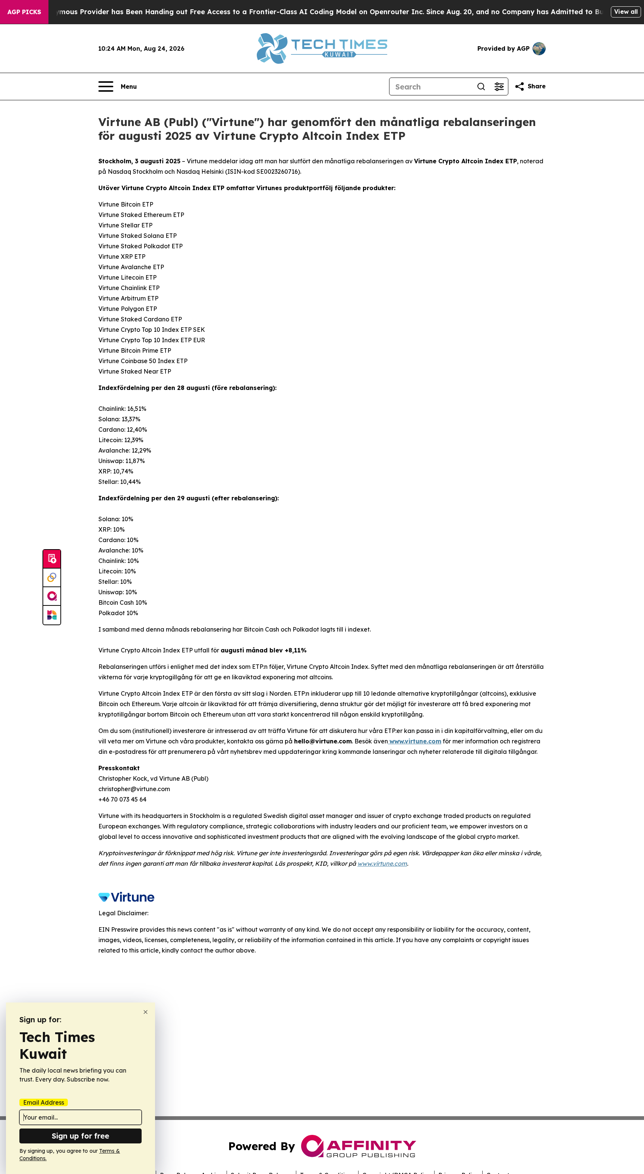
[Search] (481, 86)
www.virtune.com (382, 863)
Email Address (43, 1102)
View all (626, 11)
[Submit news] (51, 559)
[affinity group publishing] (51, 596)
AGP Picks (24, 12)
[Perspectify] (51, 578)
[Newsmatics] (51, 615)
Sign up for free (80, 1135)
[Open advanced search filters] (499, 86)
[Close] (145, 1012)
